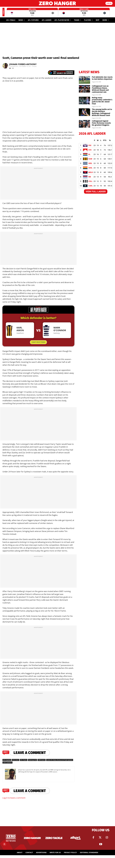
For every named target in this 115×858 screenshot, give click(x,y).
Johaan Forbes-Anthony (22, 64)
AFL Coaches (6, 760)
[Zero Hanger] (57, 3)
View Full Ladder (96, 191)
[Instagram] (107, 837)
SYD (90, 150)
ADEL (90, 168)
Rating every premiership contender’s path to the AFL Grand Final (102, 101)
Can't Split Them (38, 342)
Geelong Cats (32, 760)
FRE (89, 145)
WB (89, 177)
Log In (109, 3)
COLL (90, 181)
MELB (90, 172)
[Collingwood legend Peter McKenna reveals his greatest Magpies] (84, 124)
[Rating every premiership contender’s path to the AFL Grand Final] (84, 100)
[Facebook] (93, 837)
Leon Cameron (7, 762)
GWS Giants (41, 760)
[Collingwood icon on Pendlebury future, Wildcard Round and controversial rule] (84, 89)
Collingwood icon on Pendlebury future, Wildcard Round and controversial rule (100, 89)
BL (89, 154)
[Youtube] (100, 844)
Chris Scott (15, 760)
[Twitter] (100, 837)
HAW (90, 159)
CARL (90, 186)
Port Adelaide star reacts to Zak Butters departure (102, 78)
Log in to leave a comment (13, 797)
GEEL (90, 163)
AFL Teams (24, 760)
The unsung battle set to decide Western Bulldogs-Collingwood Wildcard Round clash (102, 112)
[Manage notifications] (4, 844)
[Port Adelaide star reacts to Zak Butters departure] (84, 80)
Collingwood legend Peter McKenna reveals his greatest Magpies (101, 123)
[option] (32, 12)
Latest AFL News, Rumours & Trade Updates (59, 760)
